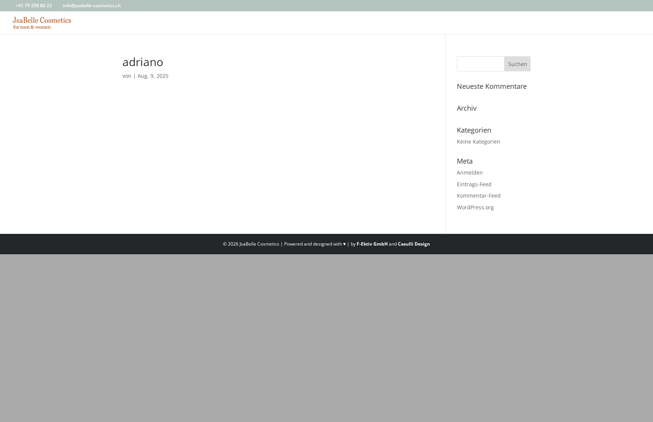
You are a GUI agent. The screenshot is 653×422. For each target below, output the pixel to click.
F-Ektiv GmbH (372, 244)
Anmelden (470, 172)
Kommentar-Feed (479, 195)
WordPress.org (475, 207)
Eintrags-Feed (474, 184)
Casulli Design (414, 244)
